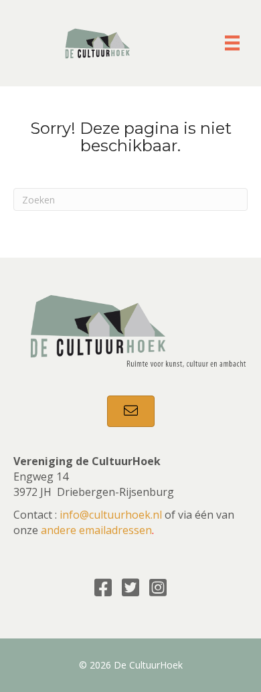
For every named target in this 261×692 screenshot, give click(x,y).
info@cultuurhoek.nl (111, 514)
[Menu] (232, 42)
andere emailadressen (96, 530)
